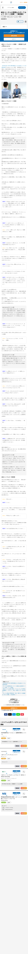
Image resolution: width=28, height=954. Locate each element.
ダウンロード (22, 7)
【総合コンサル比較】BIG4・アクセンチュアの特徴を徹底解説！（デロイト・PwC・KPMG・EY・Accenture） (14, 690)
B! (14, 714)
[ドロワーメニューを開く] (1, 2)
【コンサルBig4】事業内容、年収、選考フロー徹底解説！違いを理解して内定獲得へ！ (13, 693)
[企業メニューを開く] (4, 729)
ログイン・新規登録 (23, 2)
